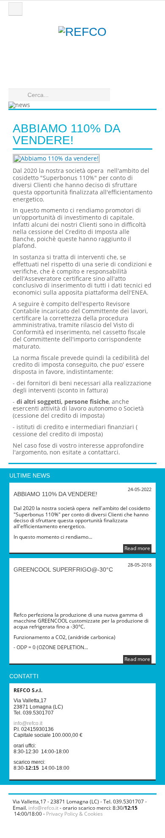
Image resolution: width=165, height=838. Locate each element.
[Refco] (82, 50)
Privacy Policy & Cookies (74, 813)
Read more (137, 548)
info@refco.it (28, 723)
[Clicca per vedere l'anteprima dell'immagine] (82, 159)
